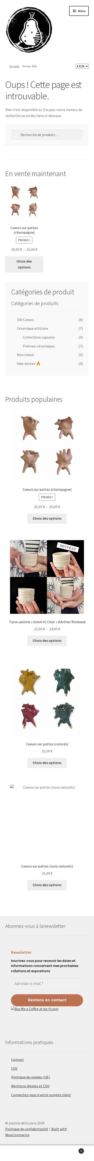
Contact (17, 1059)
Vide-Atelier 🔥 (29, 363)
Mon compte (15, 1153)
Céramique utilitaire (32, 328)
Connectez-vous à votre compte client (41, 1095)
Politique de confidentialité (26, 1129)
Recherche (47, 1153)
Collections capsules (39, 337)
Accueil (14, 66)
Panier (72, 1149)
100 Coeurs (25, 319)
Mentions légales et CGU (30, 1086)
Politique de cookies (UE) (30, 1077)
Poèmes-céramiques (39, 346)
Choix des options (24, 264)
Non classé (25, 354)
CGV (14, 1068)
